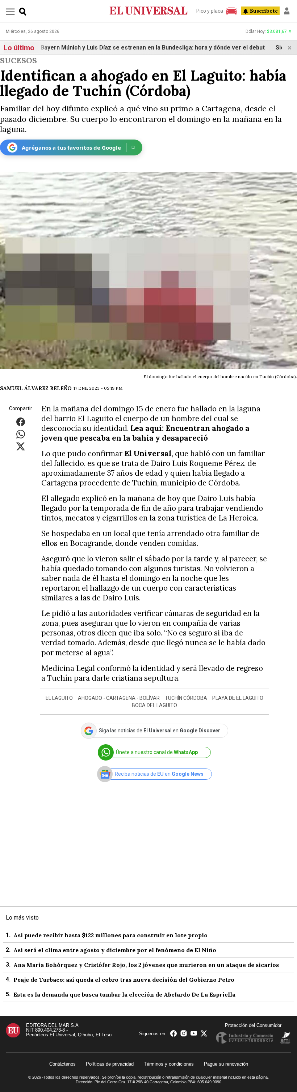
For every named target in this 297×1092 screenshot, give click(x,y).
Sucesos (18, 60)
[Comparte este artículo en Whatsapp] (20, 434)
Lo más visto (22, 917)
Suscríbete (264, 11)
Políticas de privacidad (110, 1064)
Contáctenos (62, 1064)
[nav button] (10, 11)
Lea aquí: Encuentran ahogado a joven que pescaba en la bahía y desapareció (145, 433)
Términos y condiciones (169, 1064)
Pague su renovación (226, 1064)
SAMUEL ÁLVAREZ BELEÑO (36, 388)
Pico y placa (209, 11)
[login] (287, 10)
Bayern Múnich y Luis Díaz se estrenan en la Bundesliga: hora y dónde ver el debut (140, 47)
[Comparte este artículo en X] (20, 446)
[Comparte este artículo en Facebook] (20, 421)
